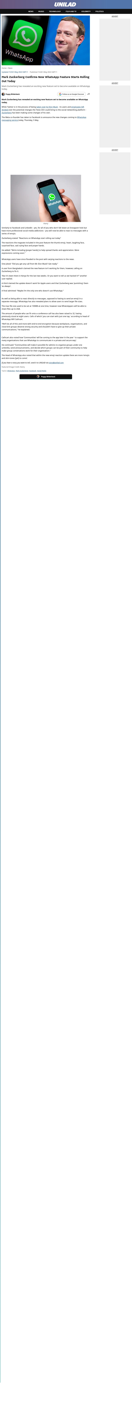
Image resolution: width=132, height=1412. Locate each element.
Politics (99, 11)
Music (41, 11)
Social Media (41, 371)
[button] (88, 94)
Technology (55, 11)
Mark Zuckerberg (22, 371)
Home (4, 68)
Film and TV (71, 11)
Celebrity (86, 11)
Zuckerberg (7, 112)
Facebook (32, 371)
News (30, 11)
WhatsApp (11, 371)
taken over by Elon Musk (47, 107)
